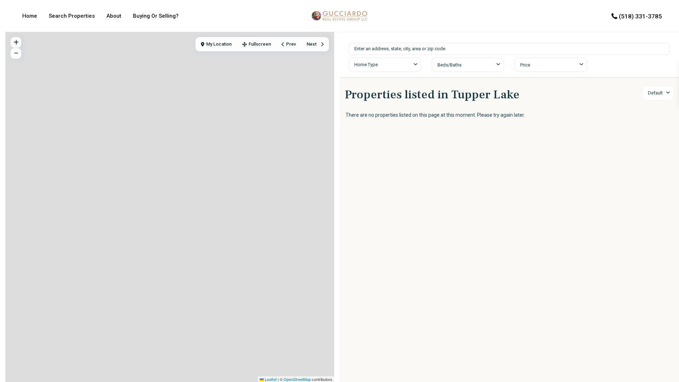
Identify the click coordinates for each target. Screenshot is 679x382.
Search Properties (72, 16)
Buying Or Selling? (156, 16)
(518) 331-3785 (640, 16)
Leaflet (270, 379)
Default (655, 93)
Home (29, 16)
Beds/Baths (449, 65)
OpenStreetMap (297, 379)
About (113, 16)
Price (525, 65)
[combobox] (385, 65)
